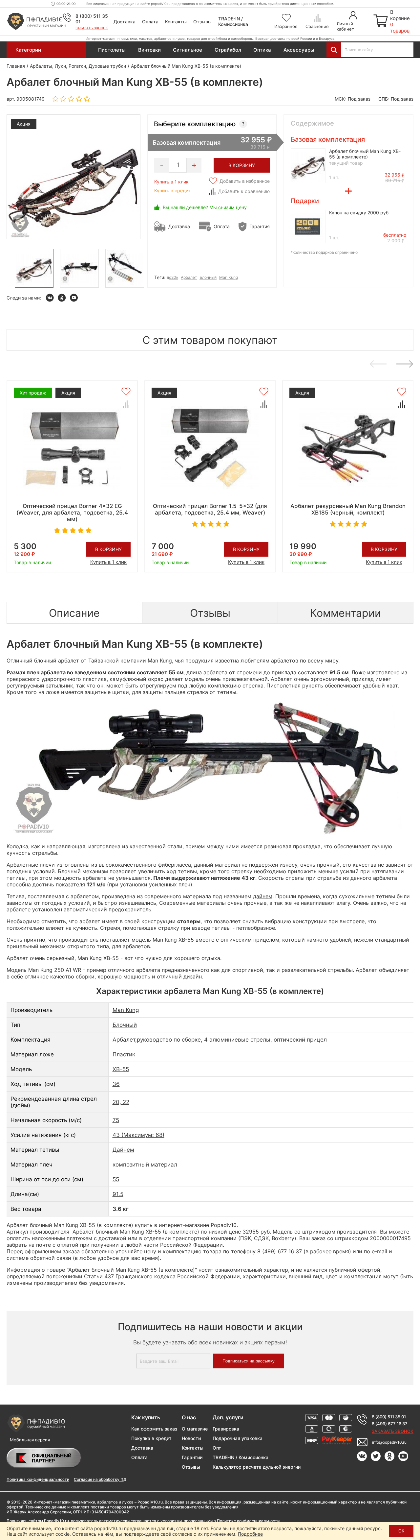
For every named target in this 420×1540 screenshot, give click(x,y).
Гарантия (259, 226)
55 (116, 1179)
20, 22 (121, 1102)
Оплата (150, 21)
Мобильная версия (30, 1439)
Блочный (208, 277)
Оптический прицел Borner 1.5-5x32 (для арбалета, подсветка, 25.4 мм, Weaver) (210, 509)
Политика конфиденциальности (38, 1479)
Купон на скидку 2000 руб (358, 212)
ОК (401, 1530)
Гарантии (192, 1457)
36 (116, 1084)
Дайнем (123, 1149)
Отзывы (202, 21)
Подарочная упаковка (237, 1438)
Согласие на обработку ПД (100, 1479)
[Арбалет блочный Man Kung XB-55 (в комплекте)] (34, 268)
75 (116, 1120)
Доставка (125, 21)
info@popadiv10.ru (389, 1442)
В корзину (108, 549)
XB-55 (121, 1069)
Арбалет (189, 277)
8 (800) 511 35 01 (389, 1416)
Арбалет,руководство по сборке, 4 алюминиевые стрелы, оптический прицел (220, 1039)
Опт (217, 1448)
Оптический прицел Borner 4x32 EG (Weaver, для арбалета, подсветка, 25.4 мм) (72, 512)
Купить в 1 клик (171, 181)
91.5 (118, 1194)
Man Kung (228, 277)
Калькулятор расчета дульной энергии (257, 1467)
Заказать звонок (91, 28)
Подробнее (250, 1534)
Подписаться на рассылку (248, 1361)
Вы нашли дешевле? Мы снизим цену (205, 207)
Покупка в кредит (151, 1438)
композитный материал (145, 1164)
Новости (191, 1438)
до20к (172, 277)
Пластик (124, 1054)
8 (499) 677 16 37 (390, 1423)
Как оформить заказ (154, 1429)
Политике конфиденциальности (248, 1520)
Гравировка (226, 1429)
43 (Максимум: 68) (138, 1135)
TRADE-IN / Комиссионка (233, 21)
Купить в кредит (172, 190)
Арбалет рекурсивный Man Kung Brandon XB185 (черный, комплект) (348, 509)
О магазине (195, 1429)
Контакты (176, 21)
